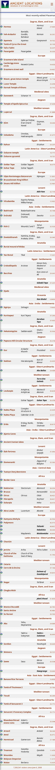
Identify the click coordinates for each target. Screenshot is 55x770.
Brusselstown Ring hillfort (16, 180)
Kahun (7, 144)
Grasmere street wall (13, 69)
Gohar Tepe (9, 168)
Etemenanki (9, 462)
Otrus (6, 495)
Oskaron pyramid (12, 156)
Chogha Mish (10, 590)
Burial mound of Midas (14, 246)
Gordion (7, 644)
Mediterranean (42, 108)
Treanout (8, 750)
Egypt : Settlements (41, 140)
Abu (5, 623)
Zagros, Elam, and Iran (41, 21)
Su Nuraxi (8, 614)
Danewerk (8, 95)
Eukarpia (8, 502)
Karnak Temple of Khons (15, 87)
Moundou (8, 755)
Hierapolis (8, 499)
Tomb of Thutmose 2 (13, 687)
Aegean (42, 99)
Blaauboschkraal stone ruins (11, 721)
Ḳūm (6, 123)
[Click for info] (1, 27)
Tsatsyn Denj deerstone (15, 472)
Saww (6, 661)
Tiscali (7, 695)
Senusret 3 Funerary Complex (17, 712)
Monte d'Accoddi (11, 607)
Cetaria (7, 564)
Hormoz (7, 26)
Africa (41, 476)
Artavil (7, 731)
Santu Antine (10, 610)
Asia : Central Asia (41, 467)
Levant (41, 187)
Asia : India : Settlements (41, 206)
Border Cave (9, 480)
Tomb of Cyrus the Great (15, 44)
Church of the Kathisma (10, 554)
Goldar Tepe (9, 164)
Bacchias (8, 273)
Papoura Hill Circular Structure (18, 341)
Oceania (41, 295)
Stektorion (9, 488)
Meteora (8, 652)
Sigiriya (7, 307)
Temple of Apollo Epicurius (16, 104)
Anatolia (41, 242)
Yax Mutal (8, 255)
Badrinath (8, 210)
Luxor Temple (10, 84)
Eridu (6, 424)
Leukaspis (8, 391)
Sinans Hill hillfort (12, 183)
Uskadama (9, 135)
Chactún (8, 541)
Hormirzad (9, 739)
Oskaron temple (11, 152)
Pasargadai (9, 51)
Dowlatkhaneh (10, 237)
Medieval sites (41, 91)
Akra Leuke (9, 511)
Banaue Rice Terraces (14, 679)
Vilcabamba (9, 201)
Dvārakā (8, 215)
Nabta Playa (9, 410)
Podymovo (8, 522)
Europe (41, 55)
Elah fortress (10, 451)
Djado (6, 291)
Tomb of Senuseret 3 (13, 704)
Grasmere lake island (13, 59)
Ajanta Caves (10, 434)
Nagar (6, 582)
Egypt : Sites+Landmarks (41, 73)
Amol (6, 734)
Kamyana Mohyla (12, 519)
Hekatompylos (10, 331)
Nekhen (7, 361)
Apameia (8, 40)
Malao (6, 762)
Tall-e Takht (9, 48)
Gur (5, 350)
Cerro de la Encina (12, 568)
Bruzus (7, 492)
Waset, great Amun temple (16, 79)
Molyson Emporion (12, 759)
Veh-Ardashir (10, 34)
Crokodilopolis (10, 265)
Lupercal (8, 112)
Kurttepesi (9, 315)
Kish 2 (6, 226)
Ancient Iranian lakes (14, 442)
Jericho (7, 550)
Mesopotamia (42, 221)
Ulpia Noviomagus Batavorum (18, 176)
